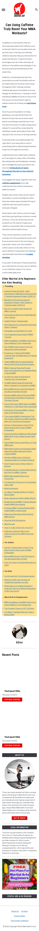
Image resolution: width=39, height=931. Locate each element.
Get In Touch (19, 818)
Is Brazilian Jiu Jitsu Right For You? (18, 331)
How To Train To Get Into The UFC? (18, 528)
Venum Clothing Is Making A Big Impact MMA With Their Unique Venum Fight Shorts (20, 436)
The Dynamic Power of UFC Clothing (19, 608)
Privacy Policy (19, 916)
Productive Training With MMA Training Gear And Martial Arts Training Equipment (20, 355)
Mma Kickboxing (11, 488)
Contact (24, 911)
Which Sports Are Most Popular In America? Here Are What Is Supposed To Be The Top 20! (20, 588)
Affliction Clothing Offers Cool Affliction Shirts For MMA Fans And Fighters (18, 533)
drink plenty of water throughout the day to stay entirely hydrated (17, 171)
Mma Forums (9, 524)
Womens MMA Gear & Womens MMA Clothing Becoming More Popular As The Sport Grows (19, 397)
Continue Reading (12, 700)
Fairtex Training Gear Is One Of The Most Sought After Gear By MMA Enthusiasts (18, 427)
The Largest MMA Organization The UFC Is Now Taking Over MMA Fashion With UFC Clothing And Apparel (20, 419)
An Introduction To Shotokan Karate (19, 576)
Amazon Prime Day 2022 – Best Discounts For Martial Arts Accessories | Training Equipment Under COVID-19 (20, 293)
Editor (19, 642)
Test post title (12, 691)
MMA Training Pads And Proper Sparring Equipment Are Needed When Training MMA (20, 370)
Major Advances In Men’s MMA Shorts (20, 498)
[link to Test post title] (12, 673)
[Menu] (3, 10)
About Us (15, 911)
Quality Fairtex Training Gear (16, 321)
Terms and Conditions (19, 921)
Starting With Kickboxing (14, 520)
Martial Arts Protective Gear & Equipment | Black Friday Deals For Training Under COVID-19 (18, 302)
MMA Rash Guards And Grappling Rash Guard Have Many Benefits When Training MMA (20, 451)
